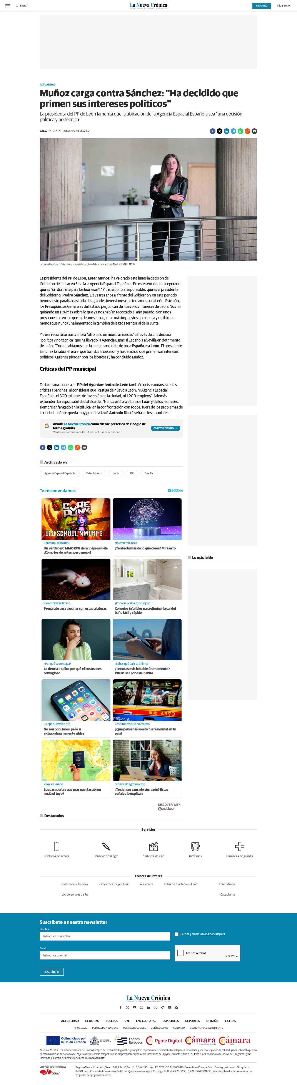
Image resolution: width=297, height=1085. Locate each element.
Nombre (44, 929)
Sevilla (149, 473)
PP (132, 473)
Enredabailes (227, 884)
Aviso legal (80, 1028)
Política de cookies (134, 1028)
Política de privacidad (105, 1028)
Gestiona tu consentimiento (206, 1028)
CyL (127, 1021)
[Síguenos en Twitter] (127, 1007)
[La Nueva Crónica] (148, 1001)
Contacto (179, 1028)
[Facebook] (212, 131)
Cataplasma (227, 894)
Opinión (212, 1021)
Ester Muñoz (94, 473)
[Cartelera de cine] (153, 849)
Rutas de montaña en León (180, 884)
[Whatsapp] (240, 131)
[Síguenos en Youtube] (134, 1007)
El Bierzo (92, 1021)
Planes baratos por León (114, 884)
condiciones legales (214, 934)
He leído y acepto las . (202, 934)
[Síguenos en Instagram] (141, 1007)
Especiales (171, 1021)
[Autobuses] (195, 849)
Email (43, 948)
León (116, 473)
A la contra (146, 884)
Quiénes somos (159, 1028)
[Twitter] (219, 131)
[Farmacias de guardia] (239, 849)
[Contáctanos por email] (169, 1007)
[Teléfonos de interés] (56, 849)
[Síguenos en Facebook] (120, 1007)
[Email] (254, 131)
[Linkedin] (226, 131)
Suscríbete (52, 972)
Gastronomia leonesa (75, 884)
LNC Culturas (146, 1021)
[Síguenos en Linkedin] (148, 1007)
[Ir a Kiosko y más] (162, 1007)
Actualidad (47, 85)
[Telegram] (233, 131)
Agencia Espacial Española (59, 473)
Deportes (192, 1021)
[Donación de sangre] (106, 849)
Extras (230, 1021)
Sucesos (112, 1021)
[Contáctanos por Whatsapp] (155, 1007)
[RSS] (176, 1007)
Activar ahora (164, 428)
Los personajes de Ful (75, 894)
